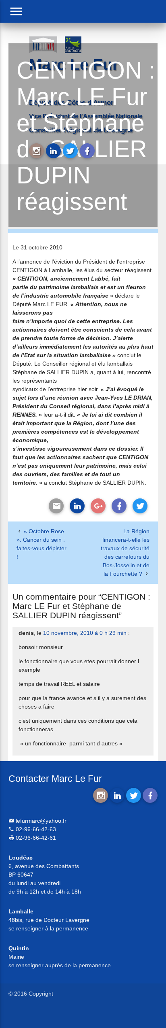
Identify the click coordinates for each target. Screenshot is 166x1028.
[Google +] (98, 505)
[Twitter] (140, 505)
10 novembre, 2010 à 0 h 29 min (85, 633)
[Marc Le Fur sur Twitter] (70, 150)
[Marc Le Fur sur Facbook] (87, 150)
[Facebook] (119, 505)
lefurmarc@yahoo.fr (40, 820)
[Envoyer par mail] (56, 505)
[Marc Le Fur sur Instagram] (36, 150)
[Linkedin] (77, 505)
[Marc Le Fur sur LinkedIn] (53, 150)
